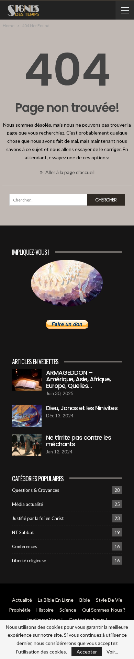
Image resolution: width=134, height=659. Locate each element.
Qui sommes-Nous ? (103, 610)
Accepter (87, 652)
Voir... (112, 651)
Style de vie (109, 600)
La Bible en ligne (56, 600)
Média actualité (27, 504)
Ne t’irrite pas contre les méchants (78, 440)
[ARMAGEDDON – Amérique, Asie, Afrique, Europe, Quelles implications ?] (27, 380)
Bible (84, 600)
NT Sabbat (23, 532)
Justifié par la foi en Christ (38, 518)
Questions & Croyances (35, 490)
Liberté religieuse (29, 560)
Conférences (24, 546)
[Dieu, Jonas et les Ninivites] (27, 416)
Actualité (22, 600)
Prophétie (20, 610)
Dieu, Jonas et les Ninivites (82, 408)
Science (67, 610)
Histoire (45, 610)
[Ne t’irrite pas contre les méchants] (27, 445)
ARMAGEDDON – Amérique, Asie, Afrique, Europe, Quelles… (78, 379)
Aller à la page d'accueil (69, 172)
